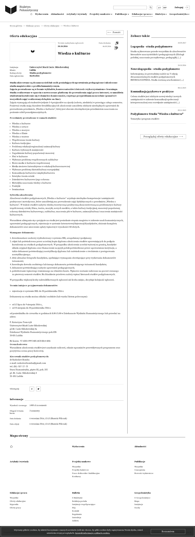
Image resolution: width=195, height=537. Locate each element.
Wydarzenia (41, 14)
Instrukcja (76, 517)
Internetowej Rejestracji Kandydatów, (79, 223)
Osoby (137, 508)
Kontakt (75, 511)
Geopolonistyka (178, 14)
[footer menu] (12, 447)
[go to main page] (22, 10)
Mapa (136, 501)
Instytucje (138, 504)
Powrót (116, 32)
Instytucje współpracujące (83, 504)
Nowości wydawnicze (143, 473)
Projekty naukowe (100, 14)
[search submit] (150, 7)
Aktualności (57, 14)
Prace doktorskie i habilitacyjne (86, 473)
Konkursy (76, 476)
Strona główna (16, 26)
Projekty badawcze (80, 470)
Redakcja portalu (79, 501)
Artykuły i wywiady (76, 14)
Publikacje (121, 14)
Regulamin (77, 514)
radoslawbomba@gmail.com (31, 363)
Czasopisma (139, 470)
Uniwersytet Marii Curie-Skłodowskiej (49, 67)
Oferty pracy (15, 508)
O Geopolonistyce (142, 498)
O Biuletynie (77, 498)
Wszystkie (76, 466)
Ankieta (75, 520)
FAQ (74, 508)
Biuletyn (160, 14)
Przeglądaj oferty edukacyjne (161, 136)
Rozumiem (168, 531)
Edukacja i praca (141, 14)
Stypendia (14, 504)
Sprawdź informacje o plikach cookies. (92, 533)
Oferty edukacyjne (51, 26)
